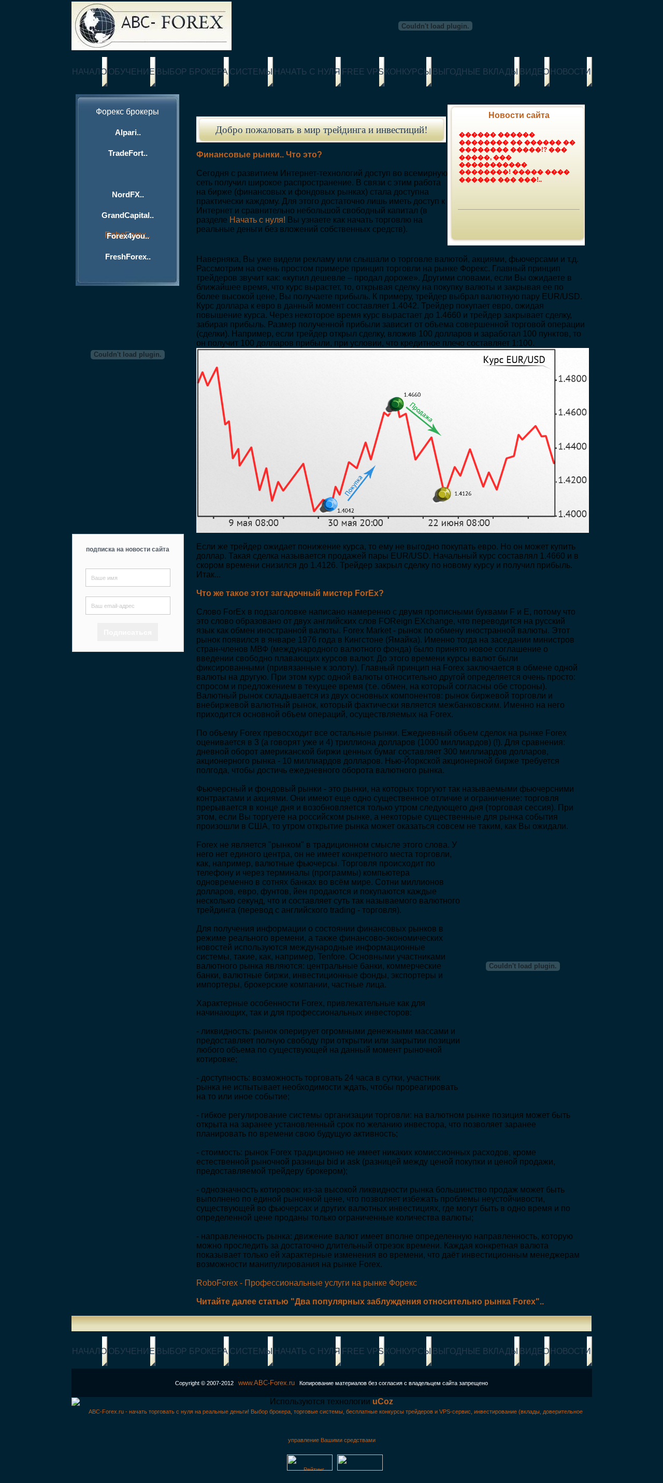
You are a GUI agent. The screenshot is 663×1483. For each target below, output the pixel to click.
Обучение (131, 71)
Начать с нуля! (257, 219)
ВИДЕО (534, 71)
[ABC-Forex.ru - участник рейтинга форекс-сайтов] (310, 1468)
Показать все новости (511, 219)
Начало (89, 71)
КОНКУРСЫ (408, 71)
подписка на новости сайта (127, 549)
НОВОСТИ (570, 71)
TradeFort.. (128, 153)
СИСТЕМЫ (250, 71)
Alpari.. (128, 132)
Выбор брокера (192, 71)
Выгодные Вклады (475, 71)
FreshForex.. (128, 256)
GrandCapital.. (128, 215)
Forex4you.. (128, 235)
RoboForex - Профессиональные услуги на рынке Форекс (306, 1282)
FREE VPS (363, 71)
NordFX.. (128, 194)
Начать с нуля (307, 71)
